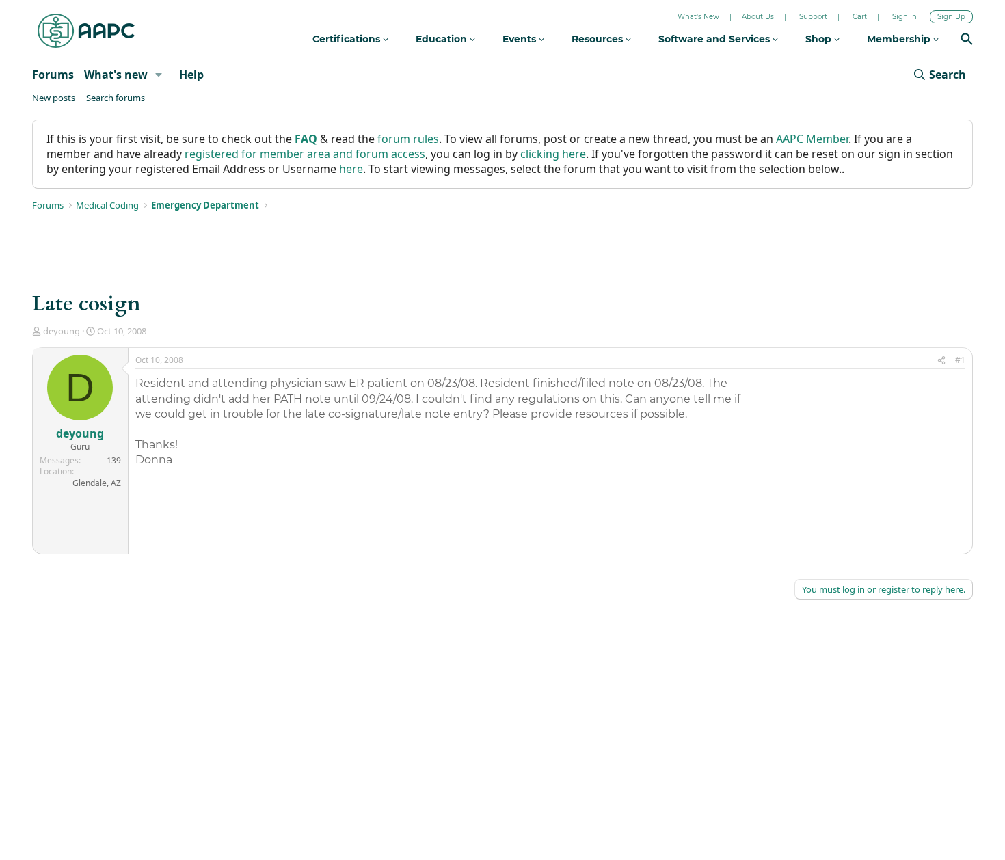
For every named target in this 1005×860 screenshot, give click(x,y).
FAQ (306, 138)
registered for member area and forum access (305, 153)
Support (813, 16)
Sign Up (951, 16)
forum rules (408, 138)
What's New (698, 16)
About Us (758, 16)
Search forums (115, 98)
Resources (599, 39)
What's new (116, 74)
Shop (819, 39)
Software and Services (715, 39)
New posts (53, 98)
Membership (900, 39)
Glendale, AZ (96, 483)
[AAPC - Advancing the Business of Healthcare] (86, 31)
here (351, 168)
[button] (159, 75)
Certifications (347, 39)
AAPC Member (812, 138)
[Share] (941, 360)
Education (443, 39)
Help (191, 74)
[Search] (967, 41)
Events (520, 39)
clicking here (553, 153)
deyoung (61, 331)
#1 (960, 360)
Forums (53, 74)
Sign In (904, 16)
